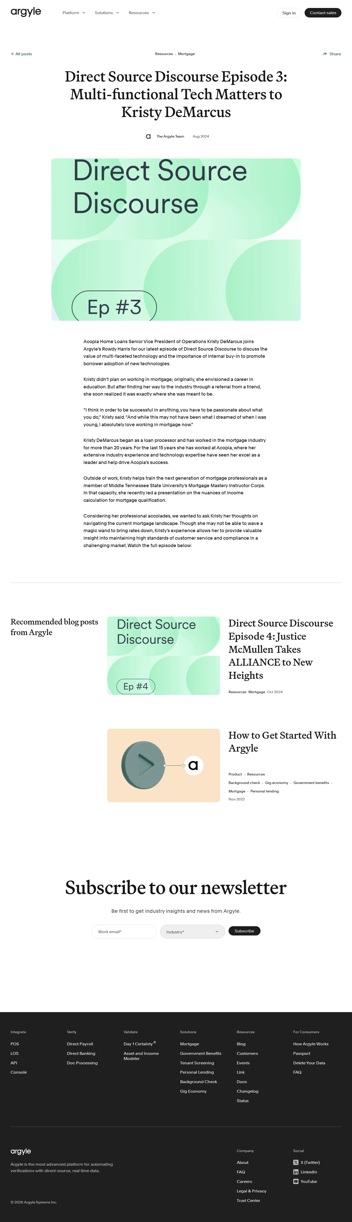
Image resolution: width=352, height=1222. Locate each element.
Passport (301, 1053)
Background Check (198, 1081)
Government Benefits (200, 1053)
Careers (244, 1181)
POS (15, 1043)
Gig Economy (193, 1091)
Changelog (247, 1091)
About (242, 1162)
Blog (241, 1043)
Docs (242, 1081)
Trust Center (248, 1200)
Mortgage (189, 1043)
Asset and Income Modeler (142, 1056)
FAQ (297, 1072)
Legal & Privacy (251, 1190)
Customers (247, 1053)
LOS (15, 1053)
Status (243, 1100)
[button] (75, 13)
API (14, 1062)
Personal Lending (197, 1072)
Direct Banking (81, 1053)
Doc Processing (82, 1062)
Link (241, 1072)
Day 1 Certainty (140, 1043)
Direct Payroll (80, 1043)
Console (19, 1072)
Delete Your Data (309, 1062)
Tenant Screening (197, 1062)
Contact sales (323, 12)
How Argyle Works (311, 1043)
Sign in (289, 12)
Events (243, 1062)
